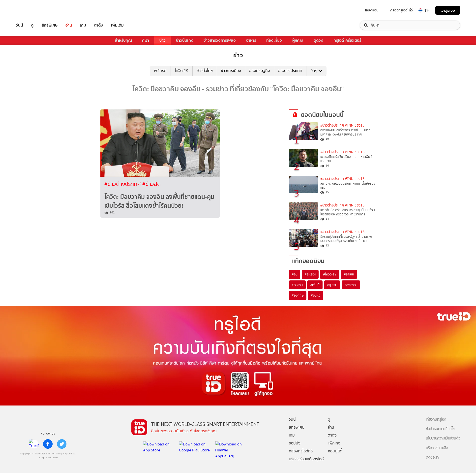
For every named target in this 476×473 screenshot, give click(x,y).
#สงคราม (351, 284)
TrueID (31, 10)
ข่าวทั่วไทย (205, 70)
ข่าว (162, 40)
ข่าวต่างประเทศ (290, 70)
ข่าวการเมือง (231, 70)
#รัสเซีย (349, 274)
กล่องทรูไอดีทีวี (301, 451)
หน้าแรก (160, 70)
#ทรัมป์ (315, 284)
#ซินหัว (315, 295)
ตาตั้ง (98, 25)
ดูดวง (318, 40)
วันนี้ (19, 25)
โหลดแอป (372, 10)
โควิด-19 (181, 70)
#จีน (294, 274)
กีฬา (145, 40)
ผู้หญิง (297, 40)
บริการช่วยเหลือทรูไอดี (306, 459)
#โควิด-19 (329, 274)
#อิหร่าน (297, 284)
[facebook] (48, 444)
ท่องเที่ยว (274, 40)
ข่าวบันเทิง (184, 40)
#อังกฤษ (297, 295)
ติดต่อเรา (432, 457)
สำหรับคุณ (123, 40)
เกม (83, 25)
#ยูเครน (332, 284)
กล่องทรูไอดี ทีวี (401, 10)
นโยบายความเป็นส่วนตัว (443, 438)
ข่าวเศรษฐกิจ (259, 70)
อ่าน (68, 25)
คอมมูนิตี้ (335, 451)
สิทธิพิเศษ (49, 25)
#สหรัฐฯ (310, 274)
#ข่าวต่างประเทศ (123, 184)
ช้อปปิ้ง (294, 443)
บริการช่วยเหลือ (437, 448)
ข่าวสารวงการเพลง (220, 40)
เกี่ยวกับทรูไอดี (436, 419)
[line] (34, 444)
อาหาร (251, 40)
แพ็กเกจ (334, 443)
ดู (32, 25)
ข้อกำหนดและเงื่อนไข (440, 429)
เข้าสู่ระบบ (448, 10)
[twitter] (62, 444)
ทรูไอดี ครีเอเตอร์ (347, 40)
